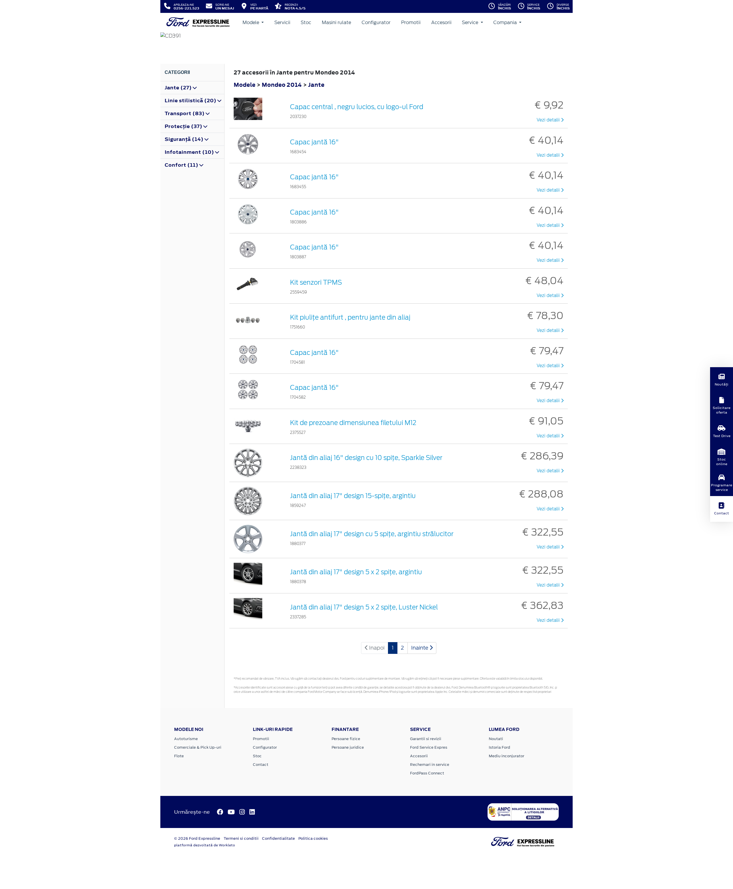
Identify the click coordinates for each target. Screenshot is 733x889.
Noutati (496, 739)
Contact (260, 764)
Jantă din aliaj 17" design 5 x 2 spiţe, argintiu (356, 572)
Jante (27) (179, 87)
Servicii (282, 22)
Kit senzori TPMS (316, 282)
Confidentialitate (278, 838)
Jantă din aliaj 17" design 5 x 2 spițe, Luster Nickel (364, 607)
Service (470, 22)
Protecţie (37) (184, 126)
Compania (505, 22)
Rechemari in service (429, 764)
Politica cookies (313, 838)
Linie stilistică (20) (191, 100)
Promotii (411, 22)
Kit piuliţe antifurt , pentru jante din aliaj (350, 317)
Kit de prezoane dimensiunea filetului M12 (353, 422)
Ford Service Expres (428, 747)
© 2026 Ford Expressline (197, 838)
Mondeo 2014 (282, 84)
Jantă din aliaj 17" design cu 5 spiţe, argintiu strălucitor (372, 534)
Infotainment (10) (190, 152)
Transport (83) (185, 113)
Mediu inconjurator (506, 756)
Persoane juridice (348, 747)
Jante (316, 84)
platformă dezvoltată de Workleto (204, 845)
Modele (251, 22)
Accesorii (441, 22)
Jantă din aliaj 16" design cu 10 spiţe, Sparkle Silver (366, 457)
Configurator (376, 22)
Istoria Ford (499, 747)
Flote (179, 756)
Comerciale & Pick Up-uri (197, 747)
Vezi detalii (549, 120)
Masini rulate (336, 22)
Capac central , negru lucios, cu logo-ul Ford (356, 107)
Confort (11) (182, 165)
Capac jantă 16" (314, 142)
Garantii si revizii (425, 739)
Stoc (306, 22)
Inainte (420, 648)
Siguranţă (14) (184, 139)
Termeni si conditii (241, 838)
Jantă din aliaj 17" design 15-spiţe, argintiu (353, 495)
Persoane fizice (346, 739)
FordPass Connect (427, 773)
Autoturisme (186, 739)
